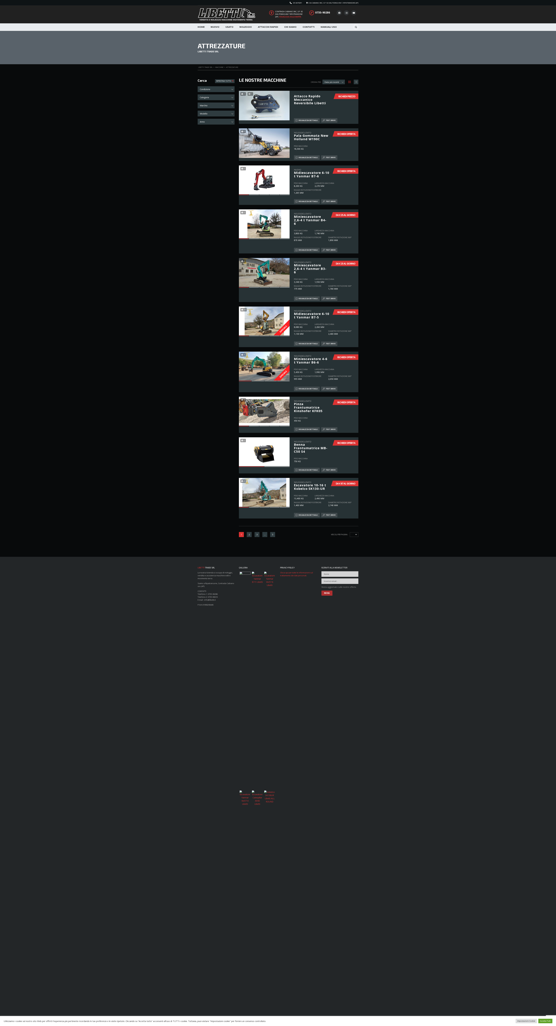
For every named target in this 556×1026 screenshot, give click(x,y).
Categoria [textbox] (204, 97)
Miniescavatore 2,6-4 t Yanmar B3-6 (310, 267)
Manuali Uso (329, 27)
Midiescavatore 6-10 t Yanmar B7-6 (311, 173)
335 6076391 (297, 3)
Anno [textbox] (202, 121)
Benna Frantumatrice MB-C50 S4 (310, 446)
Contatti (309, 27)
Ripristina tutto (224, 81)
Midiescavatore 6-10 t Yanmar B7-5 (311, 314)
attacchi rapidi (268, 27)
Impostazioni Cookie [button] (526, 1021)
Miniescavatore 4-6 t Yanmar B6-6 (310, 359)
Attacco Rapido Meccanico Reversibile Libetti (310, 99)
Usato (229, 27)
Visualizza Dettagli (308, 120)
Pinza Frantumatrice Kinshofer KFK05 (308, 406)
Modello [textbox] (203, 113)
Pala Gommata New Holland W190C (311, 136)
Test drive (330, 120)
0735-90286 (322, 12)
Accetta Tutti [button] (545, 1021)
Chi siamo (290, 27)
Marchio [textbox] (203, 105)
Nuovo (215, 27)
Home (201, 27)
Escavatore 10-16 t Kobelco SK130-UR (310, 485)
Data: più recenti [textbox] (332, 82)
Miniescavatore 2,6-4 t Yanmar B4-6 (310, 218)
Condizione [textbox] (205, 89)
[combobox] (216, 89)
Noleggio (245, 27)
